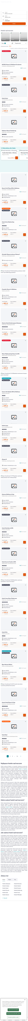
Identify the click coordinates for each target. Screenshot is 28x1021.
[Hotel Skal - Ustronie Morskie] (14, 726)
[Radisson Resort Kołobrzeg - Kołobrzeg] (14, 122)
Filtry (3, 43)
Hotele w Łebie (9, 807)
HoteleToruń (17, 892)
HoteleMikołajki (18, 894)
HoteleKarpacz (17, 888)
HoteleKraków (5, 886)
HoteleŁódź (5, 892)
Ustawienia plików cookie (13, 1017)
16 (17, 756)
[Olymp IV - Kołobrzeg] (14, 451)
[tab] (11, 185)
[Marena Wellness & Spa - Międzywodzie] (14, 486)
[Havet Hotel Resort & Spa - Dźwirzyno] (14, 694)
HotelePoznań (5, 890)
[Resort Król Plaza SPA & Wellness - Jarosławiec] (14, 179)
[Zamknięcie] (24, 999)
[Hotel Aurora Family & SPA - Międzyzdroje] (14, 553)
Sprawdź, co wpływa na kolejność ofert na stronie (19, 48)
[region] (14, 56)
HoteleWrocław (17, 883)
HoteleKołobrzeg (18, 890)
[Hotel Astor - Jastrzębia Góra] (14, 90)
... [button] (14, 756)
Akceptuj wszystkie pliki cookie (13, 1013)
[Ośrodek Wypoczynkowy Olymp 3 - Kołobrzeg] (14, 246)
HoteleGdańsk (17, 886)
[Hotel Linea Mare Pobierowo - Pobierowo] (14, 590)
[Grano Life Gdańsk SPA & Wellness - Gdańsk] (14, 383)
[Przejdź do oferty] (24, 78)
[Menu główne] (25, 2)
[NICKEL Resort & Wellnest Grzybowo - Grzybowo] (14, 56)
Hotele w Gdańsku (23, 769)
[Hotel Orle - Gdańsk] (14, 623)
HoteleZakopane (6, 883)
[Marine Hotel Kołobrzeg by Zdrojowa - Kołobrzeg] (14, 314)
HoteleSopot (5, 888)
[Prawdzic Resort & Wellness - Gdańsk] (14, 281)
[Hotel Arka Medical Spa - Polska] (14, 213)
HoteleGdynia (5, 894)
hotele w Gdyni (17, 851)
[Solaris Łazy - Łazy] (14, 417)
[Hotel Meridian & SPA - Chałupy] (14, 519)
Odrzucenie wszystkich (13, 1009)
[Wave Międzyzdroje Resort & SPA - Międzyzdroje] (14, 345)
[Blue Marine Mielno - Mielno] (14, 656)
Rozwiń (5, 898)
